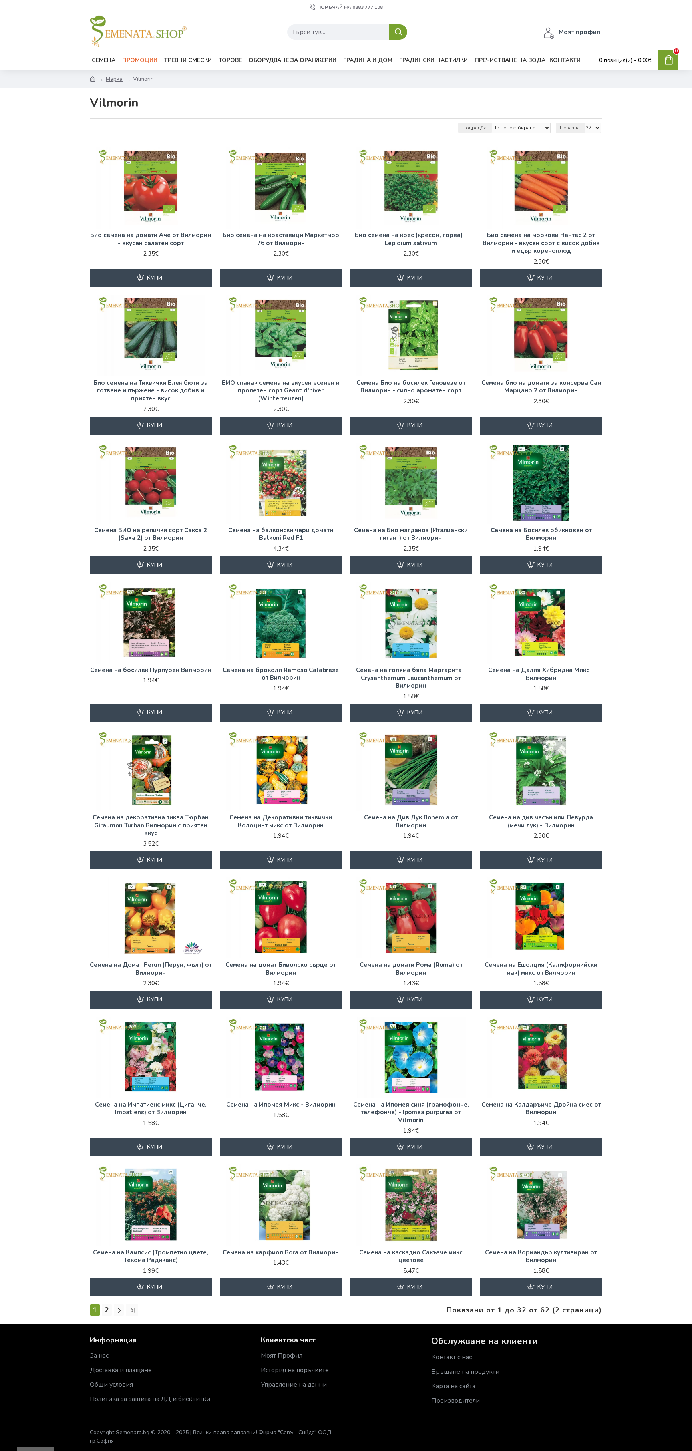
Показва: (570, 128)
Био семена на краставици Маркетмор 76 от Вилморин (281, 239)
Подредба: (475, 128)
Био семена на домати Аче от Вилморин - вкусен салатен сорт (150, 239)
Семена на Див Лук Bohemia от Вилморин (411, 821)
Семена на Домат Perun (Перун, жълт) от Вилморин (151, 969)
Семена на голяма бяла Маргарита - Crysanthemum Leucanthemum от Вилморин (411, 678)
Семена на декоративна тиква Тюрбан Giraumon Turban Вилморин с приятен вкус (151, 825)
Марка (114, 79)
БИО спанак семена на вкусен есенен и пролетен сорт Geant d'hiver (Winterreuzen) (281, 390)
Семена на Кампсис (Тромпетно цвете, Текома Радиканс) (150, 1256)
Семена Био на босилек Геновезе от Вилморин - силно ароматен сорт (410, 387)
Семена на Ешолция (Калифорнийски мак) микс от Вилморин (541, 969)
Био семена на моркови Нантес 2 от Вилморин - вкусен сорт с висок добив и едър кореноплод (541, 243)
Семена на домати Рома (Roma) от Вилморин (411, 969)
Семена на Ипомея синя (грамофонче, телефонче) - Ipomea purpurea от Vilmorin (411, 1112)
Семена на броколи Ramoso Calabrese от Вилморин (281, 674)
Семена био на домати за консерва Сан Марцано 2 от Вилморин (541, 387)
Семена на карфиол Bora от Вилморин (281, 1252)
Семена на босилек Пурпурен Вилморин (150, 670)
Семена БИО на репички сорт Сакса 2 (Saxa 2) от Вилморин (150, 534)
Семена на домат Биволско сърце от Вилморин (280, 969)
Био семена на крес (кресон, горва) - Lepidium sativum (411, 239)
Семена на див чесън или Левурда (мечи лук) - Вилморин (541, 821)
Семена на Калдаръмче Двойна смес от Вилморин (541, 1109)
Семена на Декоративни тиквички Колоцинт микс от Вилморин (280, 821)
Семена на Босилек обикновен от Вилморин (541, 534)
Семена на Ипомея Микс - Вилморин (281, 1105)
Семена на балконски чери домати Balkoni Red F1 (280, 534)
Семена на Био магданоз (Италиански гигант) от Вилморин (411, 534)
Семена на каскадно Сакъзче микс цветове (411, 1256)
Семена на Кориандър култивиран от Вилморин (541, 1256)
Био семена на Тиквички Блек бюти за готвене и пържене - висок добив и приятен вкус (150, 390)
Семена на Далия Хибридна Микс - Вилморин (541, 674)
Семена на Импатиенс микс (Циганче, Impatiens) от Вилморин (151, 1109)
